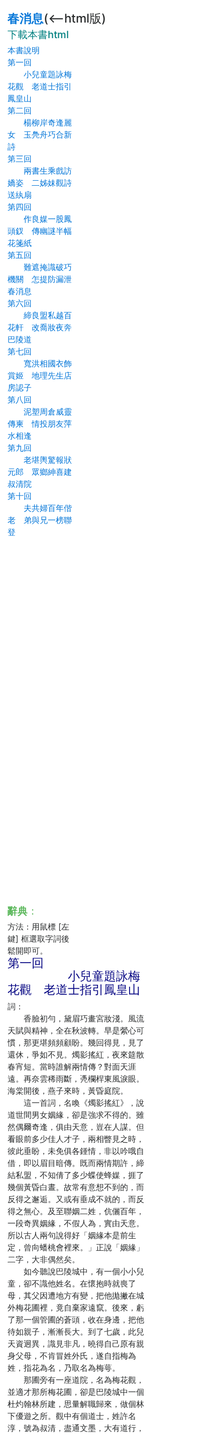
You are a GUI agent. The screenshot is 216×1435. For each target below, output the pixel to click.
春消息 (26, 18)
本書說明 (24, 50)
